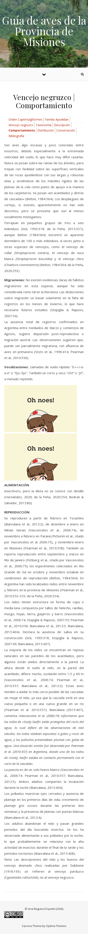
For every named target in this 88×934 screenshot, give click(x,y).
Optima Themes (56, 926)
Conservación (65, 130)
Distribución (45, 130)
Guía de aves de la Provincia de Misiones (44, 31)
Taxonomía (43, 125)
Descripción (62, 125)
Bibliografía (16, 136)
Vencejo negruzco (21, 125)
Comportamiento (22, 130)
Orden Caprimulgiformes (26, 119)
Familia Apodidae (57, 119)
